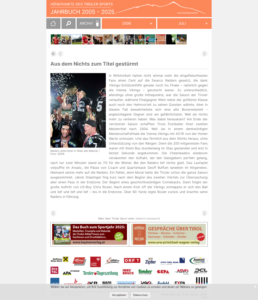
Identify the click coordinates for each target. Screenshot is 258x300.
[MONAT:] (184, 23)
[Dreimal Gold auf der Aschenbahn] (150, 39)
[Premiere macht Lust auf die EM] (56, 39)
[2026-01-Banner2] (168, 226)
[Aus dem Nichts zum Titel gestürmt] (129, 39)
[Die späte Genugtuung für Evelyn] (182, 39)
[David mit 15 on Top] (119, 39)
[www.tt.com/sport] (148, 218)
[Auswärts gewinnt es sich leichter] (140, 39)
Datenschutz (140, 295)
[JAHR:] (129, 23)
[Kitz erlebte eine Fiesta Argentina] (161, 39)
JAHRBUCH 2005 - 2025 (82, 11)
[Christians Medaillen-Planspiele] (171, 39)
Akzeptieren (119, 295)
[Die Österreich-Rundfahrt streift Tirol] (77, 39)
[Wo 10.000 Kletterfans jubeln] (108, 39)
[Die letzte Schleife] (98, 39)
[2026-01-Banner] (89, 226)
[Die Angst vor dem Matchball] (87, 39)
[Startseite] (51, 25)
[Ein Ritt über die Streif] (66, 39)
